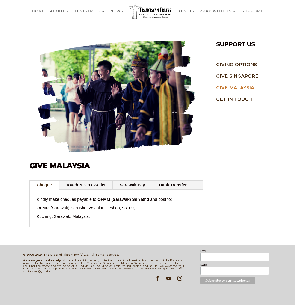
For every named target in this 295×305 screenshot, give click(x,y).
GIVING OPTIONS (236, 64)
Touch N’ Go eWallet (86, 185)
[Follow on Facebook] (157, 278)
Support (252, 11)
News (117, 11)
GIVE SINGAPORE (237, 76)
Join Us (186, 11)
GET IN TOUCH (234, 99)
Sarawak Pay (132, 185)
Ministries (88, 11)
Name (203, 264)
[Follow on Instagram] (179, 278)
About (57, 11)
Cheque (44, 185)
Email (203, 250)
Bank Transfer (173, 185)
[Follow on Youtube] (168, 278)
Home (38, 11)
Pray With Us (216, 11)
